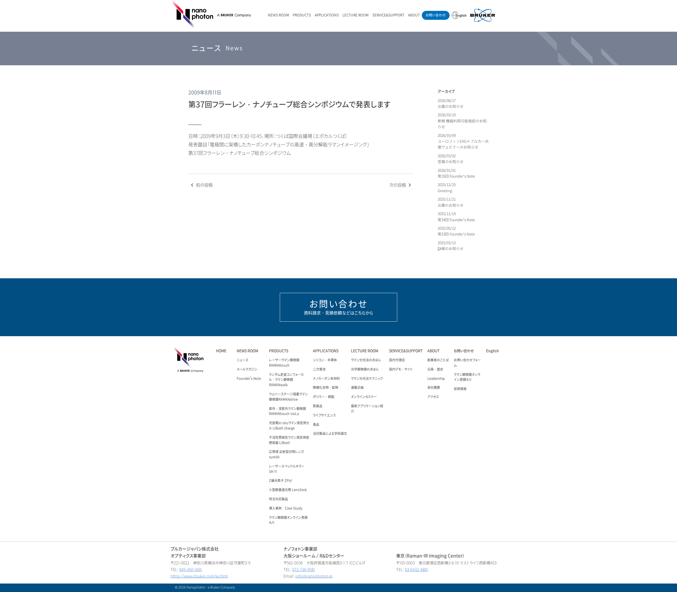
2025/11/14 (456, 216)
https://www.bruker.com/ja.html (199, 576)
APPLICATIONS (327, 15)
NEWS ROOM (278, 15)
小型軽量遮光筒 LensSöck (288, 490)
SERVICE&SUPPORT (388, 15)
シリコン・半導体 (325, 360)
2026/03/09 (463, 141)
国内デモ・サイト (401, 369)
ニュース (242, 360)
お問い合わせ (436, 15)
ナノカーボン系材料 (326, 379)
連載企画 (357, 388)
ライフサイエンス (324, 415)
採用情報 (460, 389)
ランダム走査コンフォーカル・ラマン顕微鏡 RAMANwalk (286, 380)
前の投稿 (204, 185)
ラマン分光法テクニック (367, 379)
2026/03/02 (451, 158)
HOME (221, 351)
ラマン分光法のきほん (366, 360)
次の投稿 (398, 185)
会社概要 (433, 388)
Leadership (436, 379)
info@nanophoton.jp (313, 576)
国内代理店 (397, 360)
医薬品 (317, 406)
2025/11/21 (451, 202)
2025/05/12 (456, 231)
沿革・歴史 (435, 369)
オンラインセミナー (364, 397)
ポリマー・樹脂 (323, 397)
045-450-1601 (190, 569)
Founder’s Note (249, 379)
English (492, 351)
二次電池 (319, 369)
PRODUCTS (302, 15)
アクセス (433, 397)
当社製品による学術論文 (330, 434)
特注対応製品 (278, 499)
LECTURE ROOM (355, 15)
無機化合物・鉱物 (325, 388)
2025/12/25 (447, 187)
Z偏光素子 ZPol (280, 481)
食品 (316, 425)
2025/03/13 (451, 245)
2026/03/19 (462, 120)
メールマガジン (247, 369)
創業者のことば (438, 360)
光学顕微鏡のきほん (365, 369)
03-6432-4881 (416, 569)
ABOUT (414, 15)
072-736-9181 (303, 569)
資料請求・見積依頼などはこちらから (338, 307)
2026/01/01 (456, 173)
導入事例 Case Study (286, 508)
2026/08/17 (451, 103)
